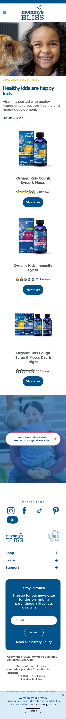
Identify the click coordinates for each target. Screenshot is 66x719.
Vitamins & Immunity (21, 80)
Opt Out (22, 676)
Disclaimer (38, 676)
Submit (33, 632)
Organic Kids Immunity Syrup (33, 267)
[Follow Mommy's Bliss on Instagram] (11, 510)
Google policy (49, 704)
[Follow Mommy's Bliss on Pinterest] (56, 510)
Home (7, 118)
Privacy (41, 666)
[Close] (63, 695)
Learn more (35, 704)
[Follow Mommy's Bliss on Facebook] (24, 510)
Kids (19, 118)
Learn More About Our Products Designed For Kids (31, 439)
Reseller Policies (31, 679)
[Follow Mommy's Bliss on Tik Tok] (39, 510)
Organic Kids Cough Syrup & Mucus (33, 180)
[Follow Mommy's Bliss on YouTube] (12, 520)
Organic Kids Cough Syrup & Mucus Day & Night (33, 357)
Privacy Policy (41, 642)
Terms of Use (24, 666)
